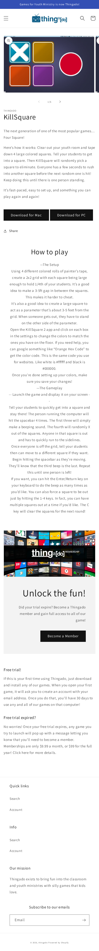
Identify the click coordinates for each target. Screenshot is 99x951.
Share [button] (13, 231)
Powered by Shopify (58, 942)
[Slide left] (39, 101)
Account (16, 809)
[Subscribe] (84, 920)
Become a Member (63, 636)
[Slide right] (60, 101)
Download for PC (71, 215)
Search (15, 798)
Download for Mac (26, 215)
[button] (6, 18)
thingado (43, 942)
